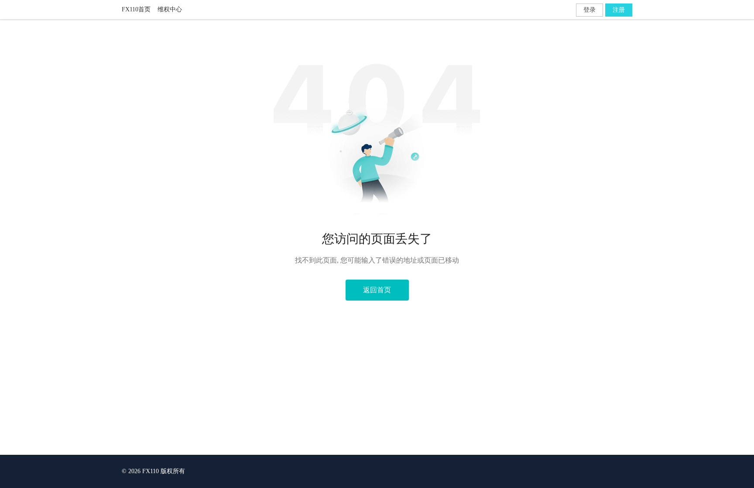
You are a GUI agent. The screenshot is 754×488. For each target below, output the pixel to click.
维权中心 (170, 9)
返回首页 (377, 290)
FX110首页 (136, 9)
